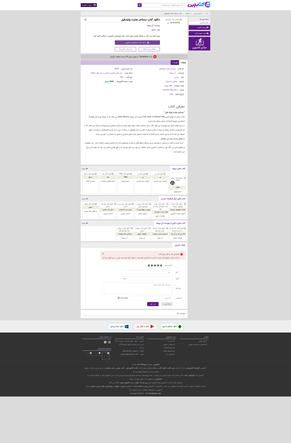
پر (160, 177)
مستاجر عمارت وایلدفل (160, 234)
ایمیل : (177, 278)
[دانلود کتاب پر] (160, 174)
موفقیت (116, 386)
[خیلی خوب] (152, 266)
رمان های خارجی (116, 73)
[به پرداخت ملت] (88, 356)
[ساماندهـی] (97, 356)
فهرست (175, 62)
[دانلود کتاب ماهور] (90, 204)
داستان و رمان (197, 13)
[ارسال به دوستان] (85, 19)
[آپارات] (105, 342)
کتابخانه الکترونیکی (193, 368)
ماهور (91, 207)
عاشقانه (187, 13)
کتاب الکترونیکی (131, 368)
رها (108, 177)
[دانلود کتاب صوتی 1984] (178, 179)
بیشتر (83, 168)
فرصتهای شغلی (168, 351)
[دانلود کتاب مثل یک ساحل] (108, 205)
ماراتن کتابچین (199, 47)
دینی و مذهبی (96, 386)
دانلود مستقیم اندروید (169, 326)
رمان (146, 386)
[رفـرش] (118, 298)
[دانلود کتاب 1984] (125, 174)
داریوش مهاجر (142, 213)
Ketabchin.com (155, 393)
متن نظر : (178, 288)
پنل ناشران (201, 341)
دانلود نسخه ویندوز (117, 326)
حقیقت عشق (142, 234)
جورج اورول (178, 191)
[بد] (161, 266)
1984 (177, 187)
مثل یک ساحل (108, 209)
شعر (103, 386)
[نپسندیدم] (158, 266)
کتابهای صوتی (125, 382)
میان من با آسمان (125, 209)
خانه (207, 13)
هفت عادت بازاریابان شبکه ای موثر (156, 212)
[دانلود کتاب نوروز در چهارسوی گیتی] (143, 205)
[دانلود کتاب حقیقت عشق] (142, 229)
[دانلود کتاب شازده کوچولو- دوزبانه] (178, 205)
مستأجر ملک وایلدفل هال (123, 234)
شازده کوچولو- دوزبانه (177, 209)
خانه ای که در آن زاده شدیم (175, 234)
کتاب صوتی (120, 368)
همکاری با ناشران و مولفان (196, 344)
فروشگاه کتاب (141, 364)
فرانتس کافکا (91, 181)
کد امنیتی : (178, 298)
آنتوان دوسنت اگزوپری (178, 213)
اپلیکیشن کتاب (189, 375)
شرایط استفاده (168, 347)
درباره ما (170, 341)
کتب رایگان (110, 368)
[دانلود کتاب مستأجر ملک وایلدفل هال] (124, 229)
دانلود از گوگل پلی (143, 326)
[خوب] (155, 266)
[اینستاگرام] (109, 342)
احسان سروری (125, 213)
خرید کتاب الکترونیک (125, 49)
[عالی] (149, 266)
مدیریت (123, 386)
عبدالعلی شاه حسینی (90, 211)
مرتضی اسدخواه (171, 81)
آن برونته (150, 25)
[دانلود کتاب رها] (108, 174)
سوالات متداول (168, 344)
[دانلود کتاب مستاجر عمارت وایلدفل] (160, 229)
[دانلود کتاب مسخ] (90, 174)
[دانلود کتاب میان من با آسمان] (125, 205)
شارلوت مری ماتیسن (160, 181)
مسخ (90, 177)
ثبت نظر (153, 304)
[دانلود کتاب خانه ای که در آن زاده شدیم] (177, 229)
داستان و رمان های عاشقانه (100, 73)
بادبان (153, 30)
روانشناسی (109, 386)
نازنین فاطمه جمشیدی (108, 181)
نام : (176, 272)
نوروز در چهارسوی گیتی (142, 209)
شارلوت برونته (177, 238)
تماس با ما (169, 354)
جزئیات (183, 62)
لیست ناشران (201, 27)
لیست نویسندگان (200, 33)
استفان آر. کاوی (160, 216)
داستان (140, 386)
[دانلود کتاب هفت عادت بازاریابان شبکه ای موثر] (160, 206)
